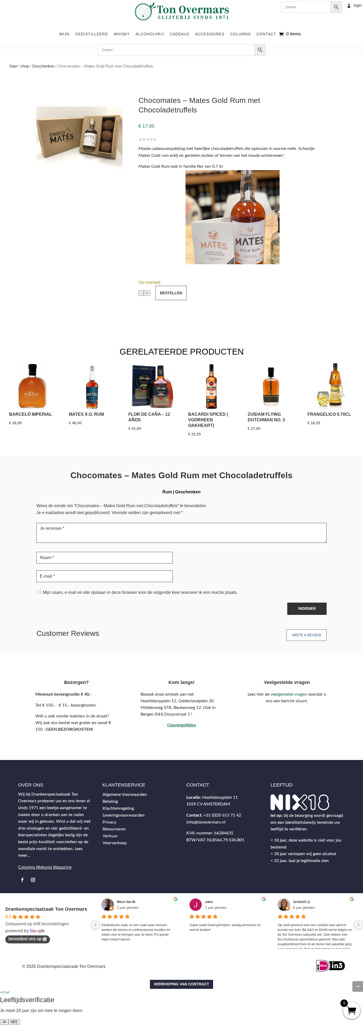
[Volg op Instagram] (33, 880)
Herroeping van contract (181, 984)
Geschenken (43, 66)
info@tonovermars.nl (205, 822)
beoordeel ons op (25, 938)
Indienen (307, 608)
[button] (4, 992)
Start (13, 66)
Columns (240, 34)
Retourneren (114, 829)
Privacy (109, 822)
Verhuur (110, 836)
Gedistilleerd (91, 34)
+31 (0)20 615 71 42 (222, 815)
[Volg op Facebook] (22, 880)
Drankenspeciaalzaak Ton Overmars (46, 909)
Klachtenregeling (118, 808)
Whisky (122, 34)
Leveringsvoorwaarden (124, 815)
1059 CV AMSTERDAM (208, 804)
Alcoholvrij (150, 34)
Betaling (110, 801)
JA (4, 1022)
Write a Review (306, 635)
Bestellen (171, 293)
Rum (167, 492)
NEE (14, 1022)
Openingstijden (181, 725)
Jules (209, 902)
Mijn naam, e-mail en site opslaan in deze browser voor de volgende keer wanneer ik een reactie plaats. (140, 592)
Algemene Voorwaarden (125, 794)
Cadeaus (179, 34)
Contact (266, 34)
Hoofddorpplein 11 (220, 797)
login (358, 5)
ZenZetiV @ (301, 902)
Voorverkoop (115, 843)
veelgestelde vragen (289, 694)
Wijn (64, 34)
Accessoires (209, 34)
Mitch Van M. (126, 902)
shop (24, 66)
